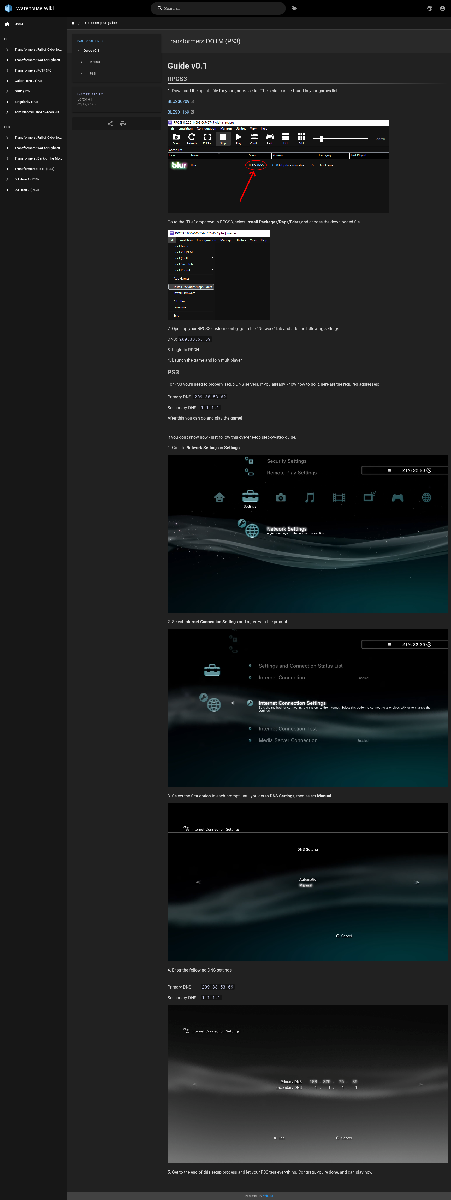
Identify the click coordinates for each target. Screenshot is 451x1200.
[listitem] (116, 50)
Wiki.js (268, 1196)
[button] (430, 8)
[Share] (110, 123)
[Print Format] (123, 123)
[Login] (442, 8)
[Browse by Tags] (294, 8)
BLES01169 (178, 112)
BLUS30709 (178, 101)
